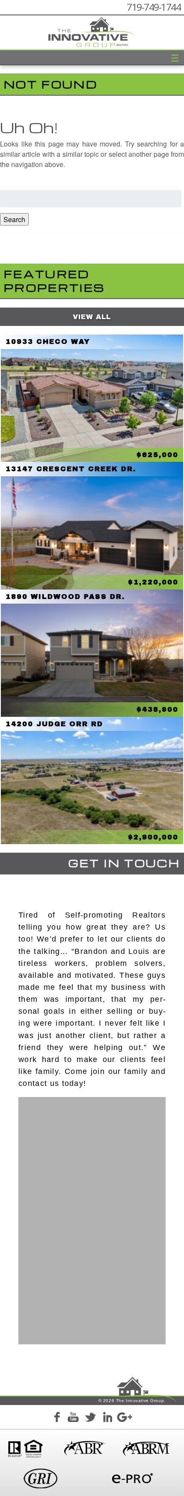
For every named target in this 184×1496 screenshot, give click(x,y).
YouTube (73, 1419)
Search (14, 219)
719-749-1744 (154, 7)
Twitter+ (90, 1419)
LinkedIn (107, 1419)
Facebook (56, 1419)
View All (92, 316)
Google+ (124, 1419)
